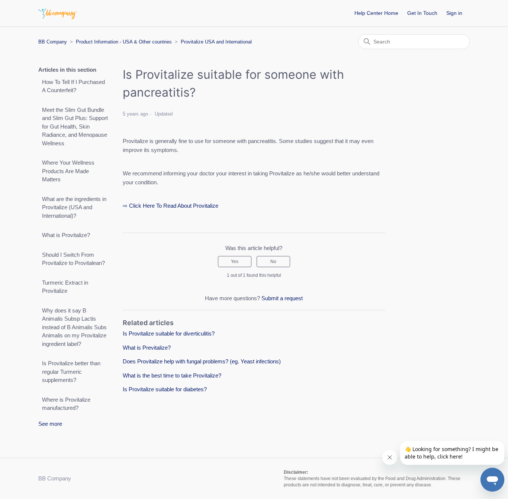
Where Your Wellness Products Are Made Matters (68, 170)
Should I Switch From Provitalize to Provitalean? (73, 259)
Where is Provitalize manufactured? (66, 403)
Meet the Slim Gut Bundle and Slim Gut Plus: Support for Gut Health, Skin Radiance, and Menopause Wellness (75, 126)
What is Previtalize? (147, 347)
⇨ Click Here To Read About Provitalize (170, 205)
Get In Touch (422, 13)
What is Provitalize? (66, 235)
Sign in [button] (454, 13)
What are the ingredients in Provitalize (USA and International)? (74, 207)
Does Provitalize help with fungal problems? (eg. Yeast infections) (202, 361)
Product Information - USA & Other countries (124, 42)
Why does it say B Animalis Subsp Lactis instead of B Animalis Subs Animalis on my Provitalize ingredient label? (74, 327)
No (273, 261)
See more (50, 424)
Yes (234, 261)
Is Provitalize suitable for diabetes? (165, 389)
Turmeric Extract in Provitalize (65, 286)
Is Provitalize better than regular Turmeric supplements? (71, 371)
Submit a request (282, 298)
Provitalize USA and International (216, 42)
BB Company (52, 42)
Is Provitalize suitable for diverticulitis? (169, 333)
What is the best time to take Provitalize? (172, 375)
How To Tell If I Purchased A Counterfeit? (73, 86)
